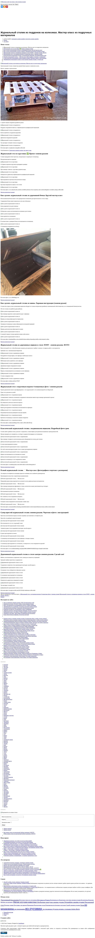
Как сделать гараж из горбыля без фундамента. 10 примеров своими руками (23, 846)
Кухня (5, 714)
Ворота (5, 692)
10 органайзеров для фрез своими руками (14, 640)
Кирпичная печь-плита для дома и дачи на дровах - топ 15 (18, 866)
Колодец (6, 675)
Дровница (6, 722)
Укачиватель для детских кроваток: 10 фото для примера (18, 890)
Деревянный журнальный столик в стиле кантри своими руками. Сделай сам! (23, 59)
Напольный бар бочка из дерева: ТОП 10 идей (15, 632)
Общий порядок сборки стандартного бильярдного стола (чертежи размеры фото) (24, 873)
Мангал (5, 711)
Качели (5, 695)
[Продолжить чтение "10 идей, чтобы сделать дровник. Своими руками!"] (17, 883)
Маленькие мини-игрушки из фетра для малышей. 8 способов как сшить (22, 872)
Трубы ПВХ (7, 771)
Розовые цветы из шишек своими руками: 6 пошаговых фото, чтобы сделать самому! (25, 618)
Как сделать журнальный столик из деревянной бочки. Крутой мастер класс (23, 50)
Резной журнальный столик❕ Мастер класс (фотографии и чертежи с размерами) (24, 56)
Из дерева (6, 788)
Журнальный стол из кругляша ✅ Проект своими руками (18, 48)
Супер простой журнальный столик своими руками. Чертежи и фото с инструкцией (25, 58)
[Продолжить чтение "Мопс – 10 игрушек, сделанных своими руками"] (16, 850)
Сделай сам (6, 696)
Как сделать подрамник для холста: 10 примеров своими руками (20, 874)
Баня (5, 745)
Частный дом (7, 694)
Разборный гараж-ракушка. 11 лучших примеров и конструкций (20, 843)
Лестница (6, 793)
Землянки (6, 723)
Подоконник (7, 796)
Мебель (5, 683)
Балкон (5, 755)
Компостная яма (8, 708)
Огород (5, 691)
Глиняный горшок (8, 739)
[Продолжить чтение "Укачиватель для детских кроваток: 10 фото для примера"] (19, 891)
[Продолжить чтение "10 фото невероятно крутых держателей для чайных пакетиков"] (20, 636)
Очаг (5, 719)
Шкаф (5, 747)
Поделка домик (9, 905)
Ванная (5, 749)
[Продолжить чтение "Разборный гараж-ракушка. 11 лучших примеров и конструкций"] (20, 845)
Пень (5, 733)
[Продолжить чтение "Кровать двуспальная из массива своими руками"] (16, 646)
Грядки (5, 670)
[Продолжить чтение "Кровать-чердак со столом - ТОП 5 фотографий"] (16, 638)
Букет (5, 784)
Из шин (5, 668)
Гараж (5, 789)
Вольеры (6, 762)
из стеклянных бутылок (51, 909)
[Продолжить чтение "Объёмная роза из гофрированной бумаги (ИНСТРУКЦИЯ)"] (19, 628)
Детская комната (8, 798)
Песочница (6, 710)
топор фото (75, 909)
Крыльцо (6, 801)
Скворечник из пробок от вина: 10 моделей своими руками (19, 642)
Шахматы (6, 778)
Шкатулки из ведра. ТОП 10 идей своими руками (16, 648)
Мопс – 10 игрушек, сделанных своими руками (16, 849)
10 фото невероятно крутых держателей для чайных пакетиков (19, 634)
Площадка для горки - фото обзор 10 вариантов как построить (19, 613)
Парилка (6, 786)
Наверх (2, 597)
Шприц (5, 785)
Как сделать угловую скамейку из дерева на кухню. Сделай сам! (20, 624)
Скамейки (6, 686)
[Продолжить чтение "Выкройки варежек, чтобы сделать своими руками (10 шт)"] (19, 630)
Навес (5, 805)
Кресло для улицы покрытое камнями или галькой (16, 865)
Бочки (5, 718)
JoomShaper (21, 923)
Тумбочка (6, 781)
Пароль (3, 819)
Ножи (5, 758)
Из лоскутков (7, 774)
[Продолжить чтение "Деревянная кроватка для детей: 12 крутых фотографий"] (18, 842)
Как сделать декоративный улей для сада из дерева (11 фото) (19, 851)
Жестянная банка (8, 699)
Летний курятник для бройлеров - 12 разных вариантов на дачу (20, 854)
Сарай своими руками (73, 905)
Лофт (5, 725)
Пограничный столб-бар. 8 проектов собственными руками (19, 608)
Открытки (6, 767)
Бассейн (6, 794)
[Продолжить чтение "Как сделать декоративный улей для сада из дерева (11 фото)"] (19, 853)
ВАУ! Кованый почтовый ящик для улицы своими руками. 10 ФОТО (21, 868)
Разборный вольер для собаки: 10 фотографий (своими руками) (20, 612)
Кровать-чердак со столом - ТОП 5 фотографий (16, 637)
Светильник (7, 729)
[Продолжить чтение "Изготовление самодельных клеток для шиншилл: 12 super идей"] (20, 887)
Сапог (5, 754)
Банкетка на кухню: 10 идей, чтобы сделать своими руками (19, 604)
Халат (82, 905)
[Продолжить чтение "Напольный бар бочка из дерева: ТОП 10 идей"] (16, 633)
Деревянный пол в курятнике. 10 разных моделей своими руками (20, 606)
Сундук (5, 802)
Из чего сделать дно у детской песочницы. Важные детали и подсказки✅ (22, 869)
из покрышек (20, 909)
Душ (5, 706)
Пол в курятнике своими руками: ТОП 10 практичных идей (19, 602)
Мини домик (7, 782)
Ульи (5, 676)
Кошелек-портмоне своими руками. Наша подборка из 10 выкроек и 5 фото (23, 653)
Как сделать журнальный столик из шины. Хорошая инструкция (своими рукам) (24, 51)
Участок (6, 687)
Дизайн (5, 743)
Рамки (5, 763)
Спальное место (8, 761)
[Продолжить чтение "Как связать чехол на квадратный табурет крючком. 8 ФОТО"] (19, 833)
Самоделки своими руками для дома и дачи (20, 150)
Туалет (5, 704)
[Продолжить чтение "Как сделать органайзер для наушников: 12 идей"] (16, 652)
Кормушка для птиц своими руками (70, 900)
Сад (4, 734)
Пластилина (7, 769)
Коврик (5, 770)
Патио (5, 712)
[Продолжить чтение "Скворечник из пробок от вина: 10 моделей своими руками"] (19, 644)
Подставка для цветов (20, 905)
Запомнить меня (6, 822)
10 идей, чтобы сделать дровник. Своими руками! (16, 882)
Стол (5, 753)
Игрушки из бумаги (43, 900)
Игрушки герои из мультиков (28, 900)
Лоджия (6, 797)
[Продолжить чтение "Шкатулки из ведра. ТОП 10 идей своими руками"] (17, 649)
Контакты (6, 913)
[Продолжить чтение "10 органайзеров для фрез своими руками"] (15, 641)
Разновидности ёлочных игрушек (55, 905)
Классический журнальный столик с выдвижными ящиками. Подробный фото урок (25, 55)
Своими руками (8, 672)
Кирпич (6, 678)
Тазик (5, 737)
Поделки (6, 703)
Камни (5, 735)
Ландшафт (6, 792)
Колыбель (6, 800)
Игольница (6, 773)
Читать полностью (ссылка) (8, 192)
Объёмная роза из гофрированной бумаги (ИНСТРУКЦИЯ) (19, 626)
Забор (5, 680)
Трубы (5, 674)
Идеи (5, 671)
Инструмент (7, 727)
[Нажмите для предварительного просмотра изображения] (24, 63)
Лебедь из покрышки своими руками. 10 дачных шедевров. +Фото (20, 870)
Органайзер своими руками (74, 902)
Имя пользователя (6, 816)
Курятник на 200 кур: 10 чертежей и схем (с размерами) (18, 609)
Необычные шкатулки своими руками (50, 902)
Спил (5, 738)
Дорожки (6, 690)
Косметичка (84, 900)
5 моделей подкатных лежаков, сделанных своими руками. (18, 862)
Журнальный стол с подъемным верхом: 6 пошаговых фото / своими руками (23, 54)
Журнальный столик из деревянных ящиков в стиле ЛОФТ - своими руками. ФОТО (25, 52)
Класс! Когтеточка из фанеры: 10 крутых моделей (16, 614)
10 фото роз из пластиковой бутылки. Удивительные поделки (19, 864)
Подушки (6, 775)
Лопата (5, 804)
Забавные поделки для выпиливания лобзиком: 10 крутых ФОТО (20, 610)
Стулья (5, 717)
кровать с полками (65, 909)
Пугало (5, 679)
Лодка (5, 751)
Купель (5, 746)
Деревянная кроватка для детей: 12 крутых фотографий (18, 840)
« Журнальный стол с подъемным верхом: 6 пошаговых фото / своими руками (39, 594)
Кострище (6, 721)
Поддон (5, 688)
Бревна (5, 731)
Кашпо (5, 700)
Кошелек (91, 900)
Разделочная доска (39, 905)
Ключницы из (54, 900)
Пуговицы (6, 765)
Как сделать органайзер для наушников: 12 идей (16, 650)
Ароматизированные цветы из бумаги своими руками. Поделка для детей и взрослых (25, 621)
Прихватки (30, 905)
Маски (5, 757)
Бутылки (6, 664)
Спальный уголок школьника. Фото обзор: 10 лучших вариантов (20, 656)
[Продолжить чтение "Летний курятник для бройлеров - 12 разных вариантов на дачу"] (20, 855)
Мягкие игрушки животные (25, 902)
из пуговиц (34, 908)
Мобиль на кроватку (7, 902)
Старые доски (7, 702)
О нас (5, 915)
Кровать (6, 750)
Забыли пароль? (8, 828)
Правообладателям (8, 912)
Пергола (6, 742)
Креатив (6, 790)
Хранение (6, 759)
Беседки (6, 666)
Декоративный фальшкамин (10, 900)
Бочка (5, 682)
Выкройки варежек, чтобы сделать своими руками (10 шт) (18, 629)
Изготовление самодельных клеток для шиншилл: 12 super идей (20, 886)
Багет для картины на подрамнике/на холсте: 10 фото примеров (20, 605)
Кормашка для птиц (9, 715)
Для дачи (6, 667)
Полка (5, 726)
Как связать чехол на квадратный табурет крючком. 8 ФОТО (19, 832)
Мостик (5, 806)
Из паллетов (7, 698)
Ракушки (6, 766)
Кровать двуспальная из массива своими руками (16, 645)
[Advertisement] (47, 19)
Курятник (6, 707)
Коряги (5, 730)
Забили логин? (7, 830)
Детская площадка (8, 777)
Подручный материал (9, 779)
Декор (5, 684)
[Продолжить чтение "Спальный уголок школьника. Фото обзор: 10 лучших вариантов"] (21, 657)
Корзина (6, 741)
